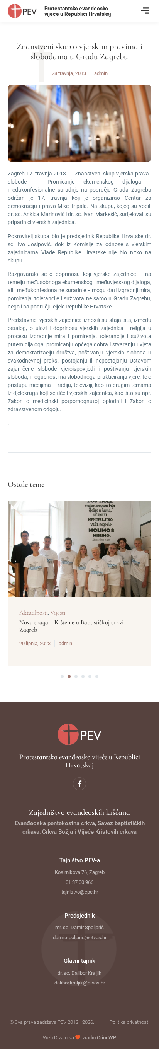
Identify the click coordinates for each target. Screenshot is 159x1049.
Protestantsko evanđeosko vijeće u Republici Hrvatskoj (77, 11)
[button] (145, 11)
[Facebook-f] (79, 783)
